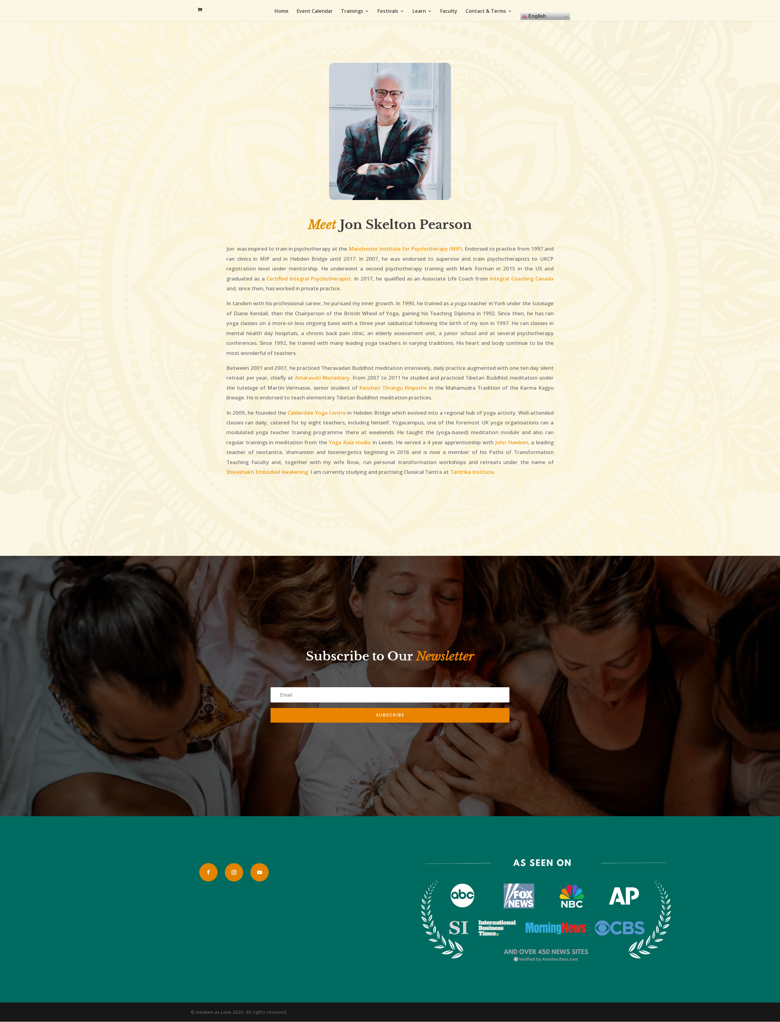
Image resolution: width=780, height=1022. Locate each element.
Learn (419, 11)
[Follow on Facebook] (208, 872)
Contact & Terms (486, 11)
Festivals (388, 11)
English (536, 16)
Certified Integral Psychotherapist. (309, 278)
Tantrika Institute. (472, 471)
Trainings (352, 11)
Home (282, 11)
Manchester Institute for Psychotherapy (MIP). (406, 248)
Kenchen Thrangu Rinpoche (394, 387)
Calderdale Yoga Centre (317, 412)
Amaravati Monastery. (323, 377)
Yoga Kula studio (350, 442)
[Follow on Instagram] (234, 872)
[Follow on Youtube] (259, 872)
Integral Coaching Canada (521, 278)
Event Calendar (315, 11)
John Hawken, (512, 442)
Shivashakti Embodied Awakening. (268, 471)
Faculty (448, 11)
